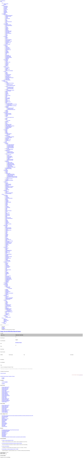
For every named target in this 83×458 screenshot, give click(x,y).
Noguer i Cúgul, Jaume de (5, 391)
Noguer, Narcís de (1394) (5, 398)
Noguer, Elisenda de (5, 393)
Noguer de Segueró (3, 373)
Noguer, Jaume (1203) (5, 387)
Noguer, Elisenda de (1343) (6, 395)
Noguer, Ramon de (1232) (5, 405)
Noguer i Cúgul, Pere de (5, 394)
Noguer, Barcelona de (5, 389)
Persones (3, 328)
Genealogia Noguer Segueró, (4, 376)
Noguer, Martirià (4, 401)
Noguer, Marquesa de (5, 412)
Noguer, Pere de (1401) (5, 399)
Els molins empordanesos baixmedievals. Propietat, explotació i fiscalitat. (12, 443)
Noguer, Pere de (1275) (5, 388)
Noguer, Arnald (4, 397)
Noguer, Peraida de (4, 392)
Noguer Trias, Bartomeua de (6, 400)
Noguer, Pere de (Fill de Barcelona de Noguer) (10, 331)
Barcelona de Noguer (18, 342)
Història (3, 327)
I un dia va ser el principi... (5, 446)
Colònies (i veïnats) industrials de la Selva (7, 440)
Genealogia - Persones (11, 376)
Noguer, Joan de (4, 390)
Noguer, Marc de (4, 396)
